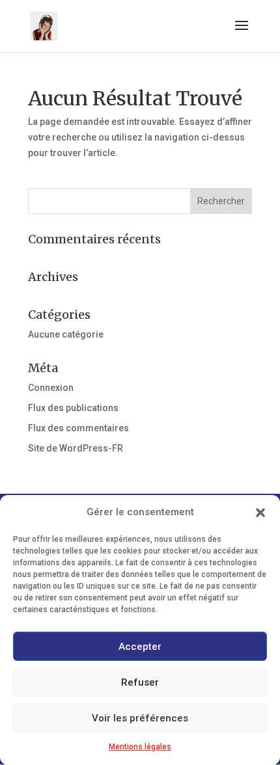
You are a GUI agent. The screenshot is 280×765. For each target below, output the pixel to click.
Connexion (51, 387)
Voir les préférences (140, 718)
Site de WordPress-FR (75, 448)
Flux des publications (73, 408)
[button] (260, 512)
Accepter (140, 646)
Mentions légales (140, 746)
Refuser (140, 682)
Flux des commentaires (78, 428)
